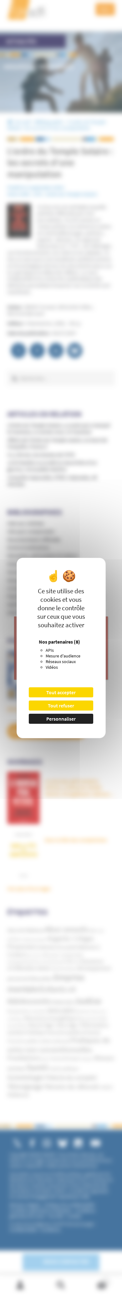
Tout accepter (61, 692)
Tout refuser (61, 705)
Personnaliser (61, 719)
